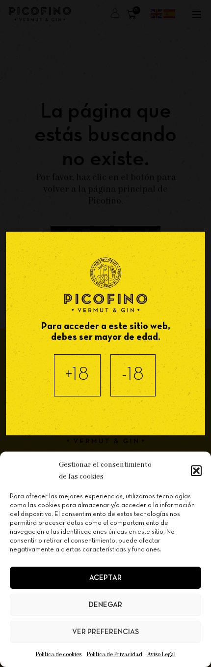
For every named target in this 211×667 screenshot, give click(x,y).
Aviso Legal (161, 654)
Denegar (105, 605)
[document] (105, 333)
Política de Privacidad (114, 654)
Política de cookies (58, 654)
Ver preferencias (105, 632)
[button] (196, 471)
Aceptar (105, 578)
